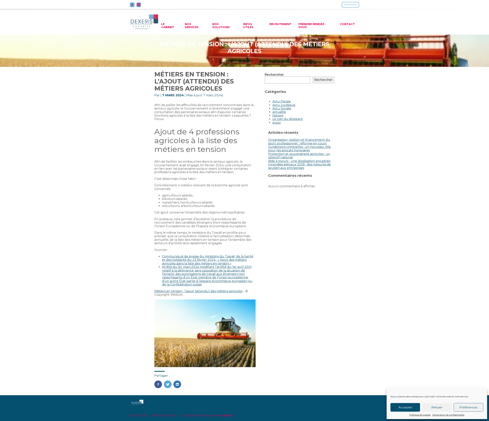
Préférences (468, 407)
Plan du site (138, 415)
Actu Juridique (283, 105)
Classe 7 (226, 415)
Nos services (192, 25)
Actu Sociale (281, 108)
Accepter (405, 407)
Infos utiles (248, 25)
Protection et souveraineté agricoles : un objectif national (299, 155)
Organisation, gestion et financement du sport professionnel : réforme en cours (299, 141)
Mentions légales (164, 415)
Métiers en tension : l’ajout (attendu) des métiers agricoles (198, 291)
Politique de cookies (420, 415)
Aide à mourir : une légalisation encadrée (299, 161)
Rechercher (274, 74)
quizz (276, 122)
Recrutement (280, 24)
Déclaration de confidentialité (448, 415)
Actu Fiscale (281, 101)
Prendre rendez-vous (311, 25)
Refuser (437, 407)
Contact (347, 24)
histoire (277, 115)
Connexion (350, 4)
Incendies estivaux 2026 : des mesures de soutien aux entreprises (299, 166)
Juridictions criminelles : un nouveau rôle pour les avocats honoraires (299, 148)
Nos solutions (221, 25)
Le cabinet (167, 25)
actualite (279, 112)
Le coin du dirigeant (287, 119)
